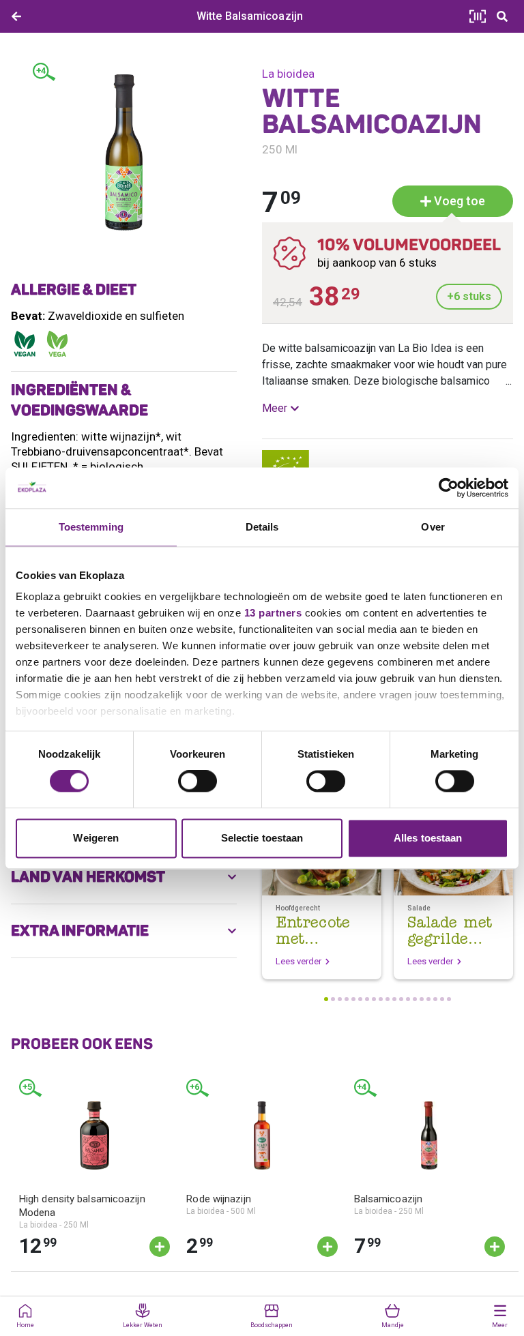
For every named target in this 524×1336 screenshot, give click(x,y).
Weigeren (96, 838)
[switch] (197, 781)
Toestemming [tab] (91, 527)
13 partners (273, 613)
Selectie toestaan (262, 838)
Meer (274, 408)
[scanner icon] (478, 16)
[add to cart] (159, 1246)
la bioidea (288, 73)
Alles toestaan (428, 838)
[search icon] (502, 16)
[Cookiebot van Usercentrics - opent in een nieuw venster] (448, 487)
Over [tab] (432, 527)
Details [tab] (262, 527)
